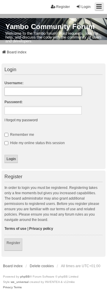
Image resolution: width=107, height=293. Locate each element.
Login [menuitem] (86, 7)
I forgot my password (21, 120)
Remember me (21, 135)
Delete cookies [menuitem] (42, 266)
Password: (13, 102)
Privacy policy (41, 229)
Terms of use (15, 229)
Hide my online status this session (37, 143)
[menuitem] (8, 287)
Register (13, 243)
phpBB (25, 276)
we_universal (20, 282)
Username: (13, 83)
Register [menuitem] (63, 7)
